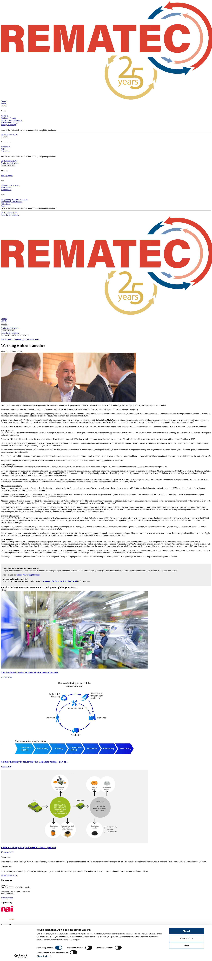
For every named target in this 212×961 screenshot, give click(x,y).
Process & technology (9, 122)
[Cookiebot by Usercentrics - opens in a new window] (21, 956)
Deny (186, 945)
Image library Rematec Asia (11, 202)
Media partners (7, 176)
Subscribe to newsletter (10, 215)
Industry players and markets (28, 339)
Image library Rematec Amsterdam (14, 199)
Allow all (186, 931)
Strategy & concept (8, 125)
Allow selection (186, 938)
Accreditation (6, 190)
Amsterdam (5, 147)
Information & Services (10, 185)
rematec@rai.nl (7, 898)
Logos (3, 206)
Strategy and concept (9, 339)
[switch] (88, 948)
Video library (6, 204)
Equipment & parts (8, 118)
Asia (3, 149)
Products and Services (9, 163)
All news (4, 116)
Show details (42, 956)
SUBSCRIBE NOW (9, 134)
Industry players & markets (11, 120)
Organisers (5, 151)
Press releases (6, 187)
